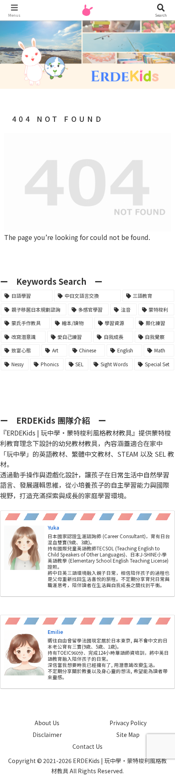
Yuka (53, 527)
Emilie (55, 632)
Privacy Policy (128, 723)
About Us (47, 723)
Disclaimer (47, 734)
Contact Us (87, 746)
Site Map (128, 734)
